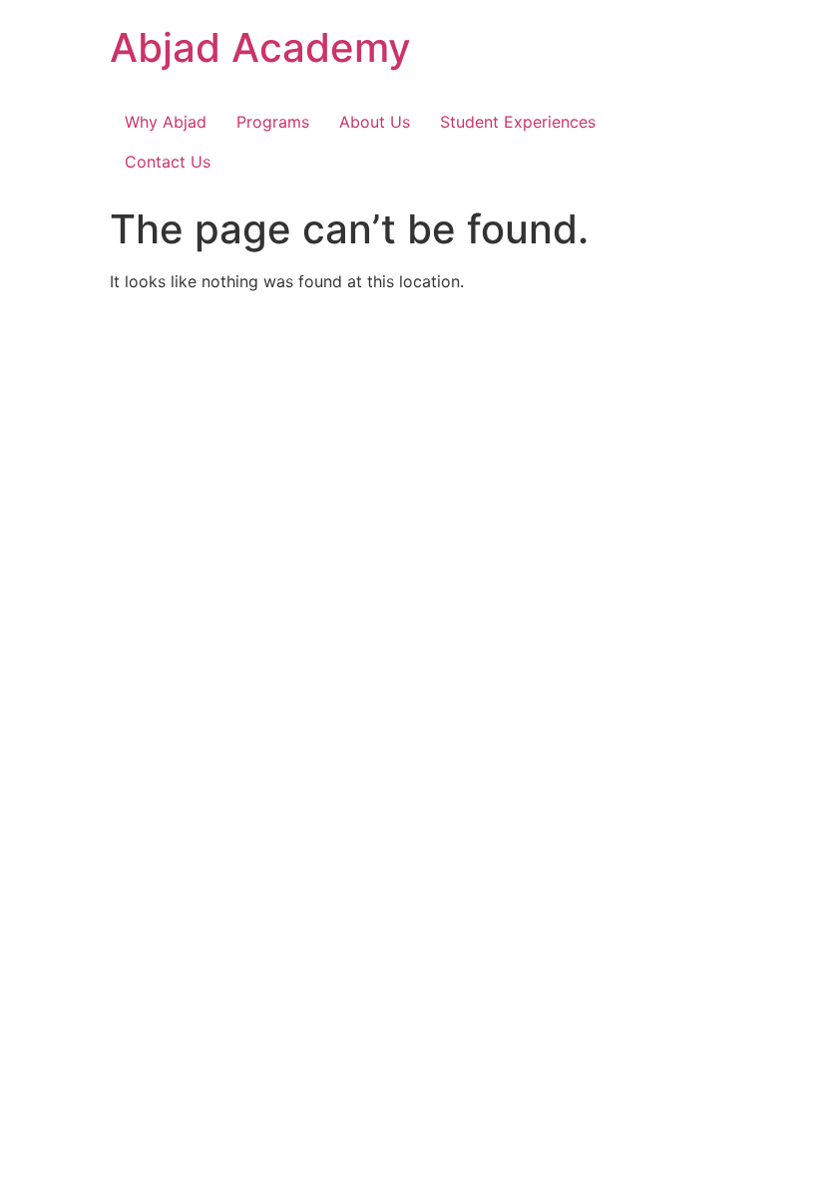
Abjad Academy (260, 47)
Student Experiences (518, 122)
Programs (272, 122)
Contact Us (167, 162)
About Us (374, 122)
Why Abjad (165, 122)
